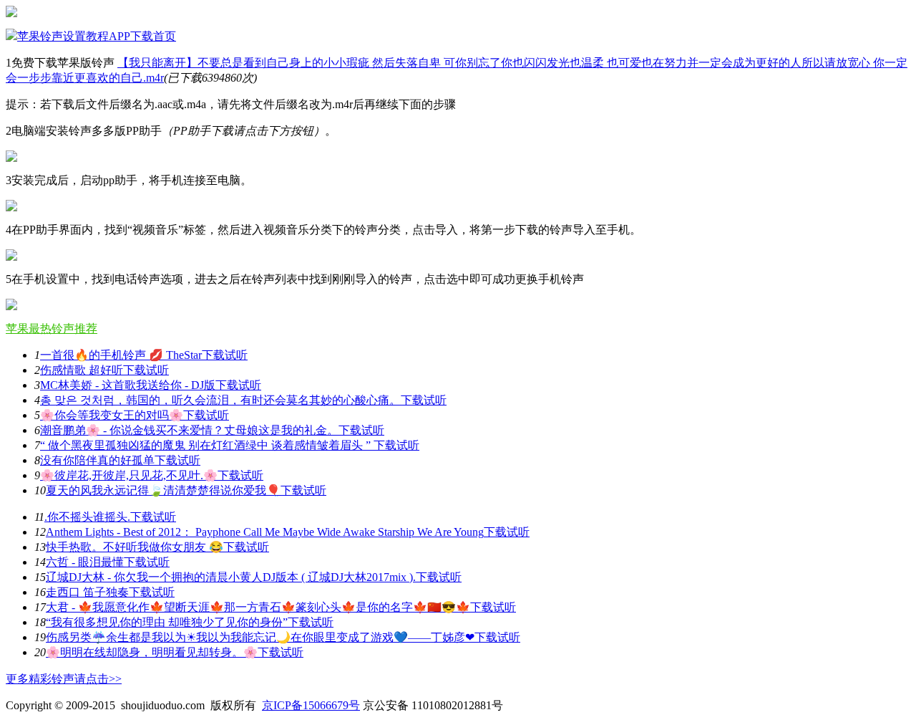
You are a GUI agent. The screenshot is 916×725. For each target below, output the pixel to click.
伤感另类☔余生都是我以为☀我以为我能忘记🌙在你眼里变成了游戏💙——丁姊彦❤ (260, 637)
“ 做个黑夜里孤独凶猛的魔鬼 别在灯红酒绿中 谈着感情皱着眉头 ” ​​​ (207, 445)
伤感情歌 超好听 (81, 370)
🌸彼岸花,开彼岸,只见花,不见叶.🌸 (129, 475)
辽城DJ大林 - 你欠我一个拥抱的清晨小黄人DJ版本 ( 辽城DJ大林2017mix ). (231, 577)
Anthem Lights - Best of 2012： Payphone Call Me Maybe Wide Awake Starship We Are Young (265, 532)
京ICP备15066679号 (311, 705)
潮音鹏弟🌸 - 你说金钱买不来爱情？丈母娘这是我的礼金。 (189, 430)
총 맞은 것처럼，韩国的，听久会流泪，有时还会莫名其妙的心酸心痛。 (220, 400)
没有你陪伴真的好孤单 (97, 460)
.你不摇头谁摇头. (87, 517)
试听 (236, 355)
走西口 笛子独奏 (87, 592)
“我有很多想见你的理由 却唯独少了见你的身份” (167, 622)
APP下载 (131, 36)
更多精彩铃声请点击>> (64, 679)
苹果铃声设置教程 (63, 36)
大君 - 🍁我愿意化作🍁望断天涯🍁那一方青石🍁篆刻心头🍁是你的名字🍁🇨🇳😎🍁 (258, 607)
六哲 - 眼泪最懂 (85, 562)
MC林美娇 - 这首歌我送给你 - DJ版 (127, 385)
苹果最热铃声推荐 (51, 328)
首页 (164, 36)
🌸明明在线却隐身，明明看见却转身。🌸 (152, 652)
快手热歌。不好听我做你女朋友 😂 (134, 547)
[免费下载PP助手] (11, 158)
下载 (213, 355)
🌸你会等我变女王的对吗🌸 (111, 415)
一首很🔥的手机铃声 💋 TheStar (121, 355)
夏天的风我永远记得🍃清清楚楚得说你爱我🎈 (163, 490)
